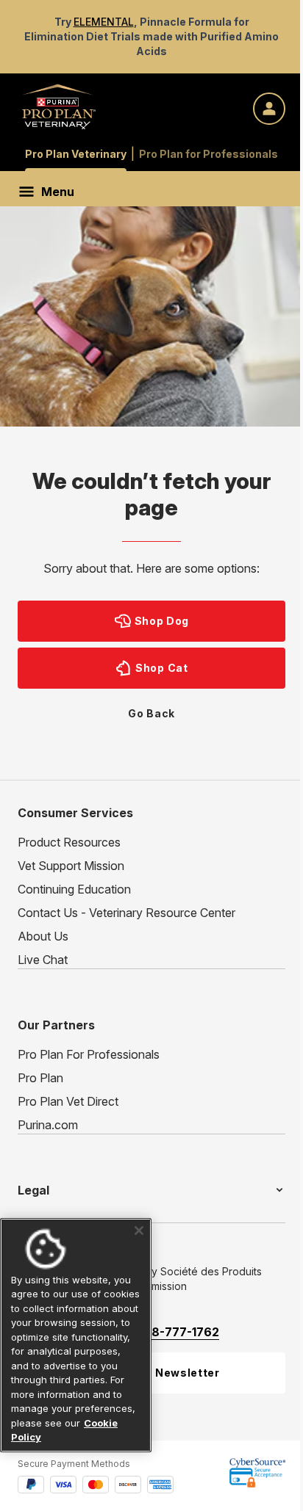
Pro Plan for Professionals (208, 154)
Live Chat (43, 959)
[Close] (134, 1216)
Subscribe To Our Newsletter (136, 1372)
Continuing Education (74, 889)
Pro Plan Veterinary (75, 154)
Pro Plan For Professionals (89, 1054)
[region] (73, 1327)
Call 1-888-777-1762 (160, 1332)
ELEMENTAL (104, 21)
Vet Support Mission (71, 865)
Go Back (151, 713)
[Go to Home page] (58, 106)
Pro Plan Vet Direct (68, 1101)
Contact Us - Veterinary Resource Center (126, 912)
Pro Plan (40, 1077)
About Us (43, 936)
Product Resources (69, 842)
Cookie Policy (63, 1437)
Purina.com (48, 1124)
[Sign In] (269, 109)
